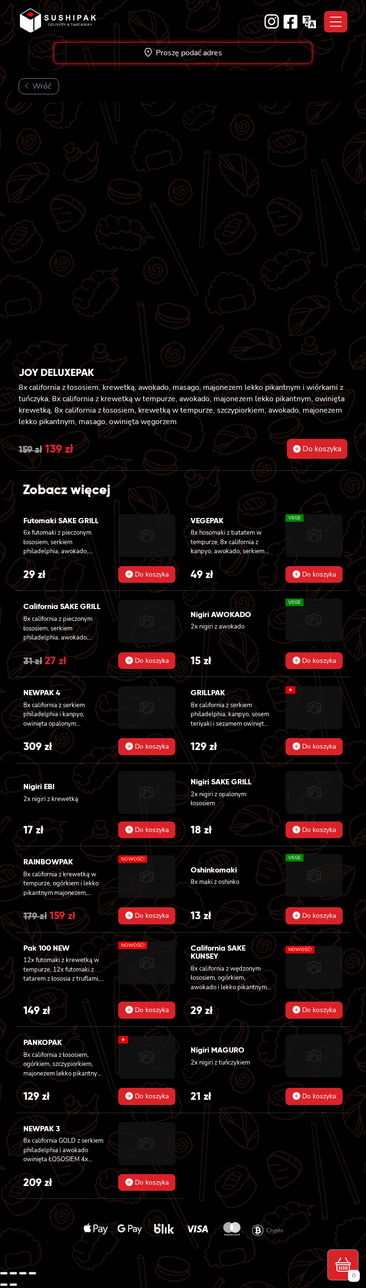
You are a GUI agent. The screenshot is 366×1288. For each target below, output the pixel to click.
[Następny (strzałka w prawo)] (13, 1284)
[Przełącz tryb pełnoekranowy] (13, 1273)
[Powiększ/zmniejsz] (4, 1273)
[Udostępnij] (23, 1273)
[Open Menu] (335, 21)
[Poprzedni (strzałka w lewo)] (4, 1284)
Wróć (40, 86)
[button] (317, 449)
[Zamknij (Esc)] (32, 1273)
